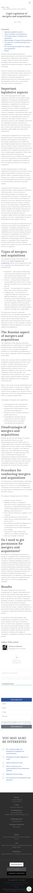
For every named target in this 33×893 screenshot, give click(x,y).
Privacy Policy (9, 891)
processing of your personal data (9, 723)
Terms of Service (19, 891)
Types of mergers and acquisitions (15, 34)
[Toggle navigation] (30, 2)
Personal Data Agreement (16, 884)
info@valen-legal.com (16, 807)
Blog (7, 7)
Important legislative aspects (13, 32)
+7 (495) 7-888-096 (16, 799)
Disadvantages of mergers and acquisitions (18, 40)
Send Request (16, 727)
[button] (29, 889)
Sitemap (16, 886)
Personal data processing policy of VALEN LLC (16, 882)
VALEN (3, 7)
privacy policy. (28, 723)
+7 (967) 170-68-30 (16, 801)
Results (6, 51)
